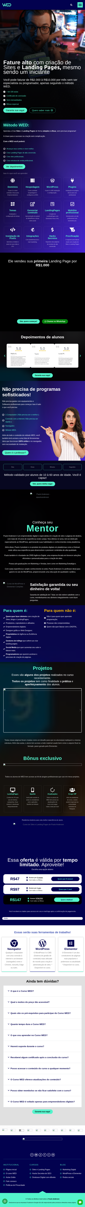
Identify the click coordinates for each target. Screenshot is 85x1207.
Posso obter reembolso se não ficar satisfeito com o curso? (41, 1090)
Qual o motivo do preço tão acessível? (30, 1002)
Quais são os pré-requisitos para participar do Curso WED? (41, 1013)
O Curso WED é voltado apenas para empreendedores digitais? (43, 1101)
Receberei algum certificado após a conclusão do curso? (40, 1057)
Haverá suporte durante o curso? (27, 1046)
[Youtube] (36, 1155)
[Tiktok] (40, 1155)
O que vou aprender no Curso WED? (29, 1035)
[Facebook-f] (44, 1155)
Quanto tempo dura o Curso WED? (28, 1024)
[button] (80, 5)
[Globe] (53, 1155)
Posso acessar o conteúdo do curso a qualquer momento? (40, 1068)
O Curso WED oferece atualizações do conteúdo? (36, 1079)
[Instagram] (32, 1155)
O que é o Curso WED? (22, 991)
